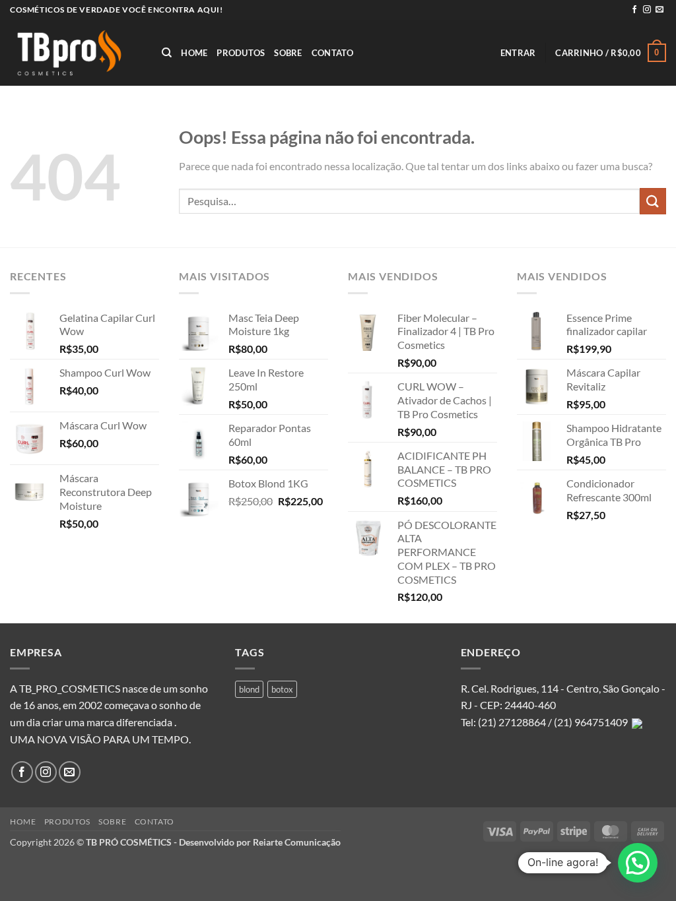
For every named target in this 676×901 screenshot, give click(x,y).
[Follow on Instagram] (647, 10)
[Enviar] (653, 201)
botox (282, 689)
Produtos (241, 52)
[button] (518, 53)
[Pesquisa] (167, 52)
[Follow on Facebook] (634, 10)
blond (249, 689)
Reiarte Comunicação (297, 842)
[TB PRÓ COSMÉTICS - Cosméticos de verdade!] (76, 53)
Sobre (288, 52)
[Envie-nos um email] (659, 10)
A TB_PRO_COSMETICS (65, 688)
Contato (333, 52)
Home (194, 52)
